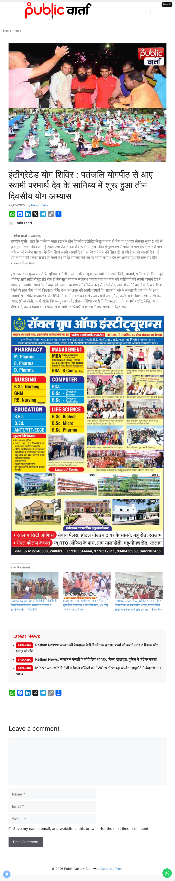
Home (7, 30)
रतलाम (17, 30)
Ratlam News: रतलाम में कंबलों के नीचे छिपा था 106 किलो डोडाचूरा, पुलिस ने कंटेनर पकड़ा (87, 659)
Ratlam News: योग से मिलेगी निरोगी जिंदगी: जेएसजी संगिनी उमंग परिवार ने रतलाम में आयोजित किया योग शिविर (34, 605)
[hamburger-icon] (145, 11)
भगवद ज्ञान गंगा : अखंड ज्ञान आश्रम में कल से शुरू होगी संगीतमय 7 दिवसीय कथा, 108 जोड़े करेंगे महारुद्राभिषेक (85, 605)
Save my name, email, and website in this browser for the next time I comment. (81, 828)
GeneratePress (112, 869)
